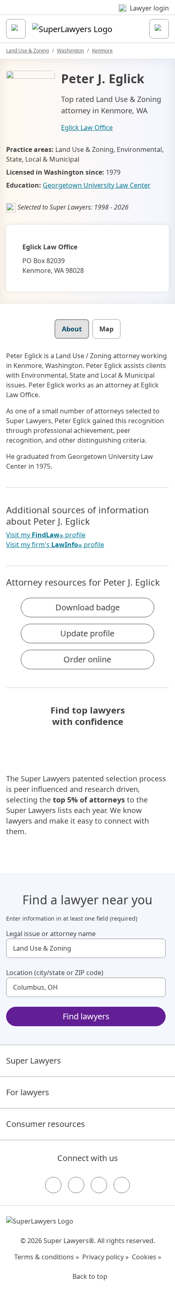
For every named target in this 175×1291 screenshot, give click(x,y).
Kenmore (102, 50)
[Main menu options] (16, 29)
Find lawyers (86, 1016)
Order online (87, 659)
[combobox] (86, 948)
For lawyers (27, 1092)
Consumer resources (45, 1123)
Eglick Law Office (87, 127)
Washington (70, 50)
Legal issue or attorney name (51, 933)
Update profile (87, 633)
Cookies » (146, 1256)
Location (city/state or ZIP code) (54, 972)
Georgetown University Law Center (97, 185)
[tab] (72, 329)
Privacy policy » (105, 1256)
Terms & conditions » (46, 1256)
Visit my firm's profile (55, 544)
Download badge (87, 607)
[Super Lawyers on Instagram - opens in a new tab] (76, 1185)
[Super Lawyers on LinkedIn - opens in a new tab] (122, 1185)
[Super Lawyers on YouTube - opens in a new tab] (99, 1185)
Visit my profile (45, 535)
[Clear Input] (156, 948)
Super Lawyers (33, 1060)
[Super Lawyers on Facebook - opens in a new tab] (53, 1185)
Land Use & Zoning (27, 50)
